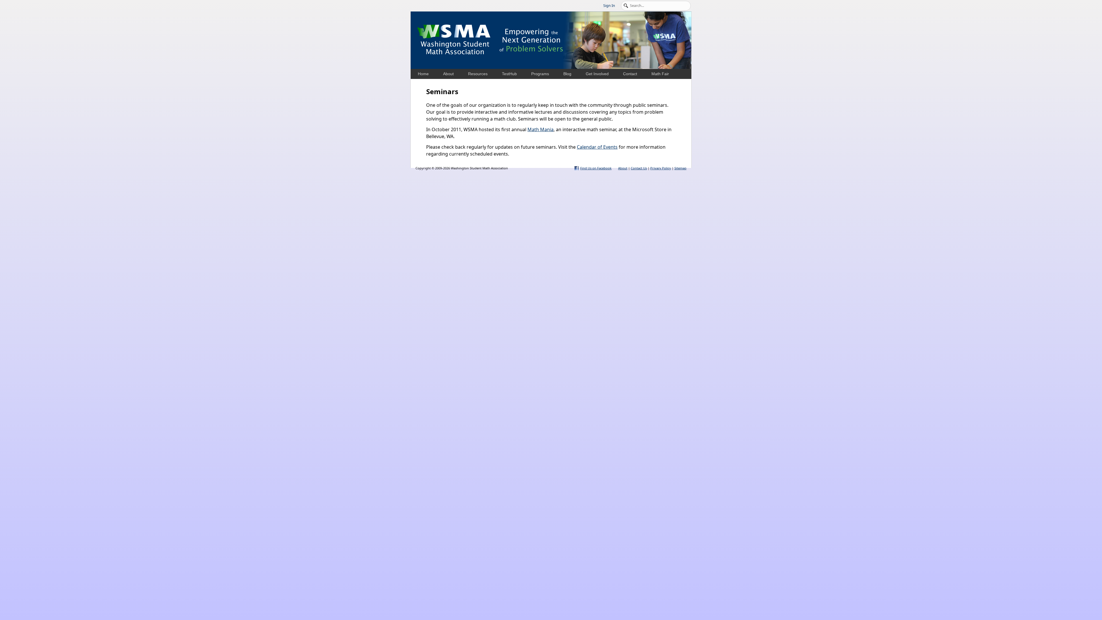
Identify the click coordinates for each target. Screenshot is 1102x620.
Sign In (609, 5)
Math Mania (540, 129)
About (622, 168)
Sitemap (680, 168)
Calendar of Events (597, 147)
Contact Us (639, 168)
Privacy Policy (660, 168)
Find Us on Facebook (596, 168)
